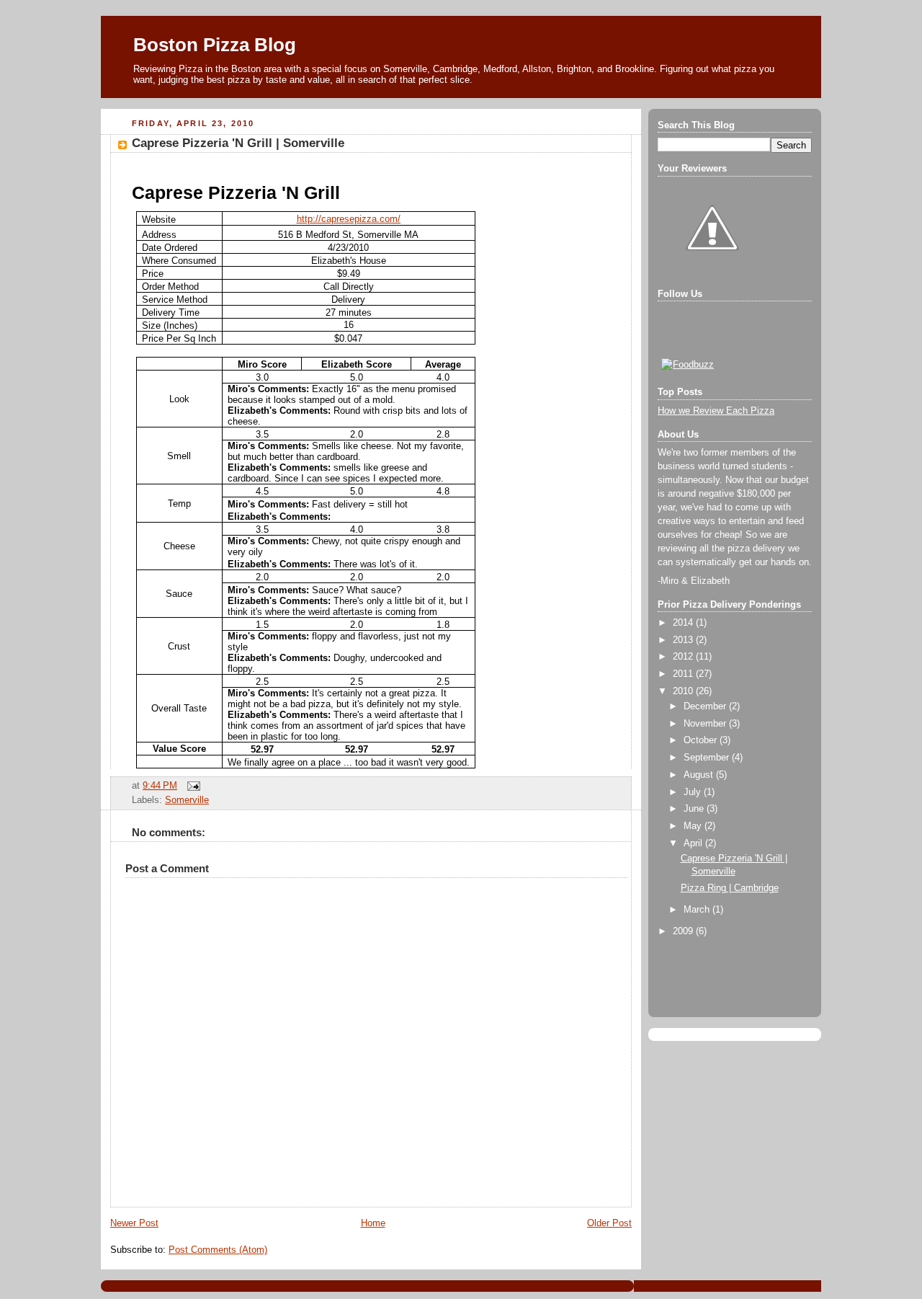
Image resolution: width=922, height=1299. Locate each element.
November (706, 724)
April (694, 843)
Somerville (187, 800)
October (702, 740)
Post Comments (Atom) (218, 1250)
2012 (684, 657)
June (695, 809)
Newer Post (134, 1223)
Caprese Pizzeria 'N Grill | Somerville (238, 143)
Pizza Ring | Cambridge (730, 888)
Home (373, 1223)
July (694, 792)
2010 (684, 691)
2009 (684, 931)
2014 (684, 623)
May (694, 826)
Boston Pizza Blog (214, 45)
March (698, 910)
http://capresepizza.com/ (348, 218)
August (700, 775)
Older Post (609, 1223)
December (706, 706)
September (708, 758)
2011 (684, 674)
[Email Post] (191, 786)
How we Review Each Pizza (716, 411)
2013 (684, 640)
